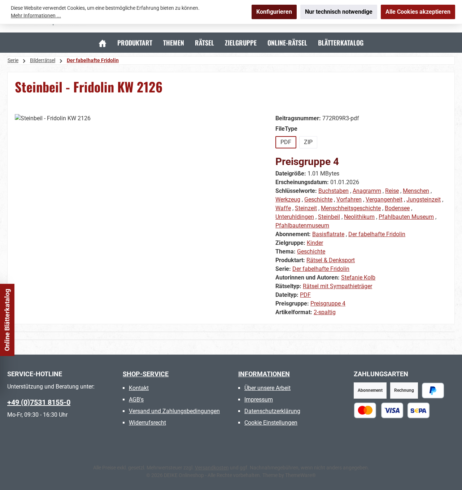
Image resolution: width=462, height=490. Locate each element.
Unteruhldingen (294, 216)
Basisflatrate (328, 234)
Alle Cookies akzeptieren (417, 11)
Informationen (264, 374)
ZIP (308, 142)
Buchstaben (333, 190)
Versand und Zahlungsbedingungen (174, 411)
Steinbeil (329, 216)
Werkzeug (287, 199)
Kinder (315, 242)
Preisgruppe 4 (327, 303)
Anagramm (367, 190)
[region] (138, 191)
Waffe (283, 208)
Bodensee (397, 208)
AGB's (136, 399)
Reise (392, 190)
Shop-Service (146, 374)
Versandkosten (212, 468)
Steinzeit (306, 208)
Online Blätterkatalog (7, 320)
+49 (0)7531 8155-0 (38, 402)
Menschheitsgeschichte (351, 208)
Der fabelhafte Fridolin (376, 234)
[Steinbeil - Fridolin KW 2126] (138, 191)
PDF (285, 142)
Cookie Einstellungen (270, 422)
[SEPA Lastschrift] (418, 410)
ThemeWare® (300, 475)
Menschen (416, 190)
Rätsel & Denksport (330, 260)
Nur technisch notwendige (338, 11)
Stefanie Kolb (358, 277)
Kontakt (139, 388)
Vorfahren (349, 199)
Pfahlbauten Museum (406, 216)
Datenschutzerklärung (272, 411)
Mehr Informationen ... (36, 15)
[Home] (102, 42)
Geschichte (318, 199)
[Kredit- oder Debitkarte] (379, 410)
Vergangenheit (384, 199)
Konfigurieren (274, 11)
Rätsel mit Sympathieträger (337, 286)
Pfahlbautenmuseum (302, 225)
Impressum (258, 399)
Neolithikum (359, 216)
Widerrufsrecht (147, 422)
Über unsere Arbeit (267, 388)
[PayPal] (433, 390)
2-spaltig (325, 312)
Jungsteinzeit (423, 199)
